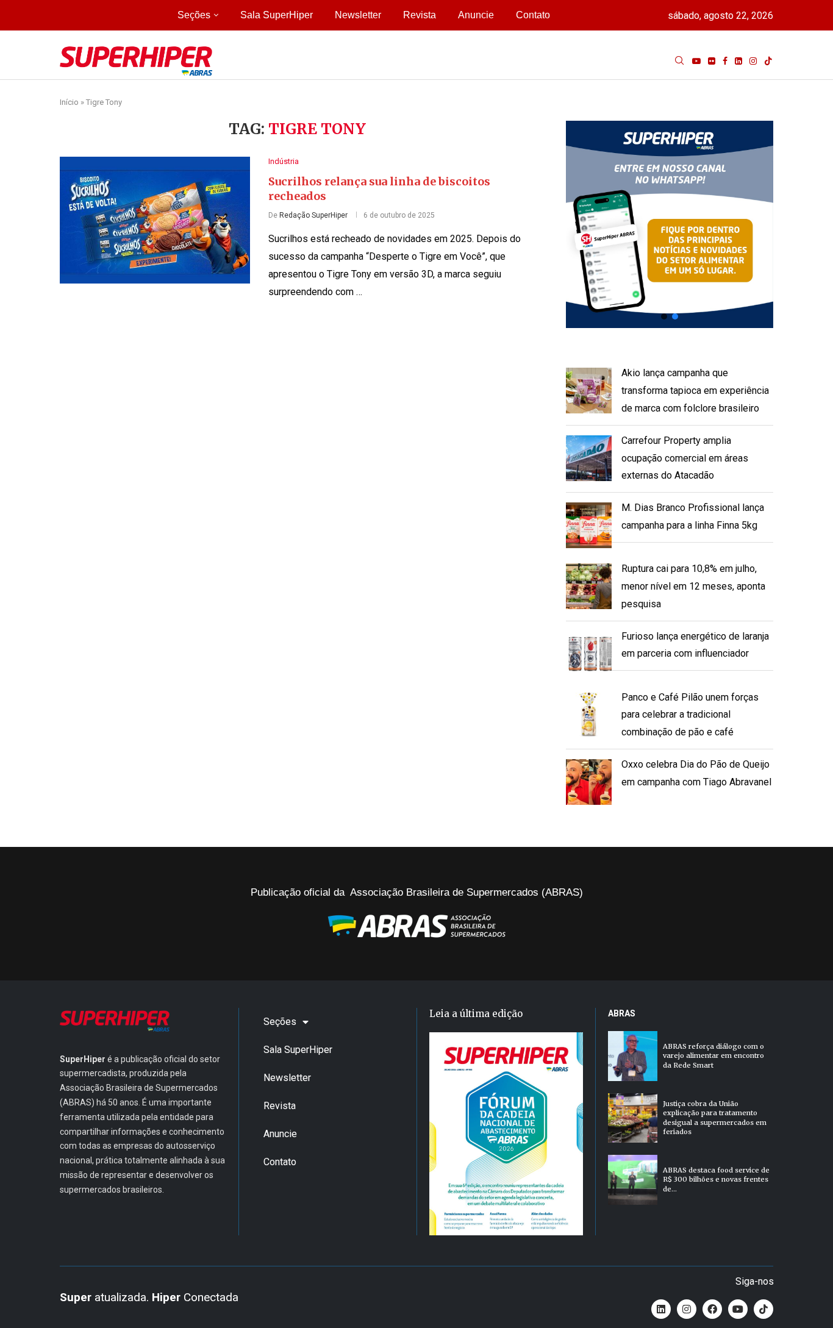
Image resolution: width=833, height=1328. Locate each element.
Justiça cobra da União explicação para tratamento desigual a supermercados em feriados (715, 1117)
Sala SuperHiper (276, 15)
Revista (419, 15)
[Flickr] (711, 61)
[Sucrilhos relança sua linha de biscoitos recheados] (155, 220)
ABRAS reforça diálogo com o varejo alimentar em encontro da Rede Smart (713, 1055)
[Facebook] (725, 61)
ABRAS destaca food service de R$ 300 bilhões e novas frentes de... (716, 1179)
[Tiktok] (768, 61)
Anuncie (476, 15)
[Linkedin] (738, 61)
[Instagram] (753, 61)
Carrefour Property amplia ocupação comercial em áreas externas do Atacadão (684, 458)
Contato (533, 15)
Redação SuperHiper (313, 215)
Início (69, 102)
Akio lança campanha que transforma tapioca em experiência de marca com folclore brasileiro (695, 390)
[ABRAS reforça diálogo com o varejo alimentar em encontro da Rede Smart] (632, 1055)
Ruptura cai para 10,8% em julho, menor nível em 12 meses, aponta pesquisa (693, 586)
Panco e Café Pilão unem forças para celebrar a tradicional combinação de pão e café (690, 714)
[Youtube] (696, 61)
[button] (669, 224)
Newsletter (358, 15)
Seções (193, 15)
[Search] (679, 61)
